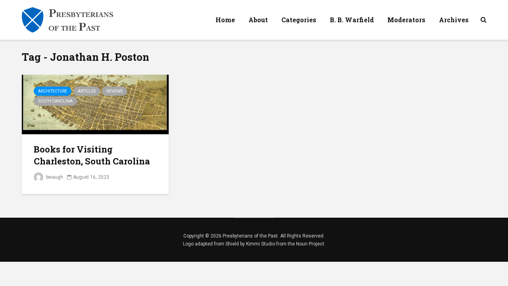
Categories (298, 19)
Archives (454, 19)
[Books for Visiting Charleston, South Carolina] (95, 104)
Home (225, 19)
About (258, 19)
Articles (87, 91)
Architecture (52, 91)
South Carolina (55, 101)
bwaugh (54, 177)
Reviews (114, 91)
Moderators (406, 19)
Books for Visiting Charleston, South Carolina (92, 155)
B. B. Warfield (352, 19)
